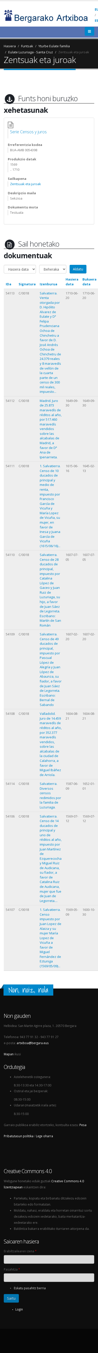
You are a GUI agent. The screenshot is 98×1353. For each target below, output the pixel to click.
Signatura (27, 284)
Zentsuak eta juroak (73, 52)
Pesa (82, 1125)
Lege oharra (44, 1136)
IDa (8, 284)
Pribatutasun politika (18, 1136)
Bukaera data (89, 281)
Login (19, 1309)
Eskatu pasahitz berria (30, 1288)
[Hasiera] (49, 15)
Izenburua (48, 284)
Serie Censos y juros (28, 132)
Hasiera (10, 46)
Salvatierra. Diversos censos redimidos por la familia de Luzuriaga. (50, 795)
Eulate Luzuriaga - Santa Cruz (30, 52)
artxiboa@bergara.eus (33, 1043)
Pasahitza (12, 1269)
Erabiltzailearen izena (20, 1251)
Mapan (9, 1054)
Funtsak (27, 46)
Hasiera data (72, 281)
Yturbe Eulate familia (54, 46)
